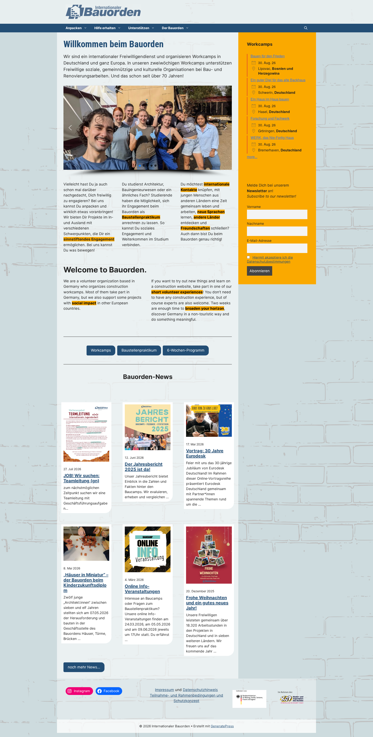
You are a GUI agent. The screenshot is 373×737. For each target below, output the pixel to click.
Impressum (164, 690)
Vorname (254, 207)
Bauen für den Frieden (268, 55)
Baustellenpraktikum (139, 350)
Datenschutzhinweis (200, 690)
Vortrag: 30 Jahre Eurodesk (204, 453)
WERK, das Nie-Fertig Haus (272, 137)
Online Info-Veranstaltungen (142, 589)
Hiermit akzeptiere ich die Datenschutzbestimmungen (270, 259)
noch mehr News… (84, 667)
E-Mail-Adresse (259, 241)
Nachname (255, 224)
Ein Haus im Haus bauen (270, 99)
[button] (305, 28)
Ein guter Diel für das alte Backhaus (278, 79)
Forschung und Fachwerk (270, 118)
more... (252, 156)
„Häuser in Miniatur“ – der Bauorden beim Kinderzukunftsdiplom (85, 582)
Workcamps (101, 350)
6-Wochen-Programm (185, 350)
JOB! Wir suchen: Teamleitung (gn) (81, 478)
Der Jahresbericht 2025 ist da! (144, 467)
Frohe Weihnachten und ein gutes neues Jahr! (207, 603)
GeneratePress (222, 726)
